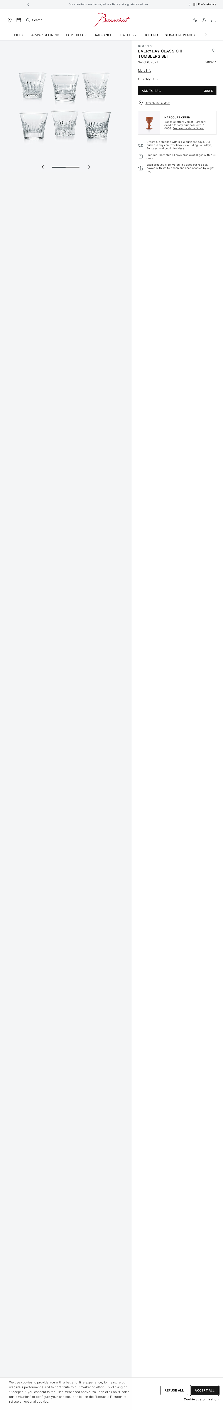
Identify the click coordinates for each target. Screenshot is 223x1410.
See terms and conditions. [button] (188, 128)
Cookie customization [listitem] (201, 1399)
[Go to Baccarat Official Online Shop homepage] (111, 19)
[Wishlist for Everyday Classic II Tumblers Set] (214, 54)
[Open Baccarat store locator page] (9, 20)
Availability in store (157, 103)
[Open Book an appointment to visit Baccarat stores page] (18, 20)
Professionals (207, 4)
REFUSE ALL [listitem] (174, 1390)
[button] (28, 4)
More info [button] (144, 70)
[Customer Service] (195, 20)
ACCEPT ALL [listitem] (205, 1390)
